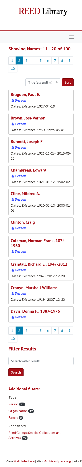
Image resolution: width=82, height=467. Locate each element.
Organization (20, 411)
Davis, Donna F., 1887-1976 (35, 311)
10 (13, 68)
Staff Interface (23, 461)
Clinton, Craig (23, 222)
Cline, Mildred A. (25, 193)
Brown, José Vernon (28, 118)
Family (15, 417)
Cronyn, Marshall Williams (34, 287)
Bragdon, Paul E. (25, 94)
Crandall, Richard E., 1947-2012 (39, 264)
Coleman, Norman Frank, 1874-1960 (38, 243)
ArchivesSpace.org (57, 461)
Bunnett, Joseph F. (27, 141)
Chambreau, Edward (28, 170)
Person (16, 404)
